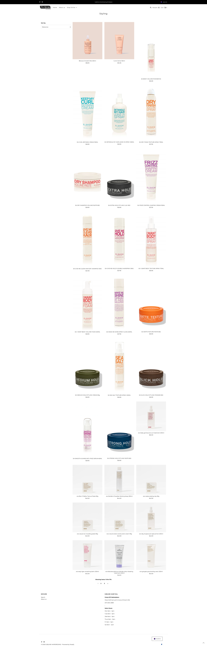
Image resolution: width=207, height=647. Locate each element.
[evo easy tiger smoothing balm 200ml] (87, 555)
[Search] (151, 7)
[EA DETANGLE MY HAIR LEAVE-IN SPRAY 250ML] (119, 112)
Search (43, 597)
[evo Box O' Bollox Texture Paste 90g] (87, 480)
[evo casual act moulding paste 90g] (87, 517)
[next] (108, 583)
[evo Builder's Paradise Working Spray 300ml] (119, 480)
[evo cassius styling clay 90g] (151, 480)
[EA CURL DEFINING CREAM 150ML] (87, 113)
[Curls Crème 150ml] (119, 40)
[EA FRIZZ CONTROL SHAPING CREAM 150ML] (151, 176)
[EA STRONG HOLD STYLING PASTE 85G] (119, 429)
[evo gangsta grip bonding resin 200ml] (151, 555)
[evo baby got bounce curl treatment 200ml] (151, 416)
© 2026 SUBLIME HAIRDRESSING (51, 644)
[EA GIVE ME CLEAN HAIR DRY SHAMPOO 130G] (87, 239)
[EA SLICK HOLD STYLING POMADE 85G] (151, 365)
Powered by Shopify (68, 644)
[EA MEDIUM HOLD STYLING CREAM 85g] (87, 365)
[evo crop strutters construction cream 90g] (119, 517)
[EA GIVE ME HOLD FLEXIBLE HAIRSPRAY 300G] (119, 239)
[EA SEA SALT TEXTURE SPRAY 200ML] (119, 366)
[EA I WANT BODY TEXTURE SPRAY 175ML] (151, 239)
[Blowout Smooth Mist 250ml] (87, 40)
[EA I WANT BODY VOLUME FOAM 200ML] (87, 302)
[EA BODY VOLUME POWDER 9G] (151, 49)
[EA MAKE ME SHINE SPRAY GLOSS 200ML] (119, 302)
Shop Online (71, 7)
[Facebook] (39, 2)
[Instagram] (42, 2)
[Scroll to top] (203, 643)
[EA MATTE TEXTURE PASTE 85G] (151, 302)
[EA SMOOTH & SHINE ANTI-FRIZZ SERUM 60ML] (87, 429)
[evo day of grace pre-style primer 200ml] (151, 517)
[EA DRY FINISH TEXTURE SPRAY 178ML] (151, 113)
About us (62, 7)
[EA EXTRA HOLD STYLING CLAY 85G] (119, 176)
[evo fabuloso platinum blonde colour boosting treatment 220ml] (119, 555)
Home (55, 7)
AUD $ (165, 2)
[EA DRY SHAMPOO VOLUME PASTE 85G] (87, 176)
